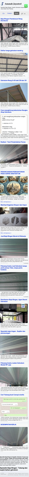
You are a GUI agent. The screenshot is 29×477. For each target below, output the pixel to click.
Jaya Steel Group (4, 47)
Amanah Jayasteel (13, 3)
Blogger (19, 473)
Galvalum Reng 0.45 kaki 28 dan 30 (14, 80)
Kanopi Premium (3, 474)
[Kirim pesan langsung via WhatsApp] (26, 6)
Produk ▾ (9, 13)
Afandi (16, 473)
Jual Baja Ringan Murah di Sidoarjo (13, 236)
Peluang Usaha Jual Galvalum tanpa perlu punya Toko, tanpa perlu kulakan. (14, 268)
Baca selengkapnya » (6, 201)
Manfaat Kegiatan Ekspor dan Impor (14, 205)
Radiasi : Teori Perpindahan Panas (13, 142)
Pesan (16, 13)
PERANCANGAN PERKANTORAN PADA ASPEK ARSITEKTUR (12, 173)
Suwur (2, 168)
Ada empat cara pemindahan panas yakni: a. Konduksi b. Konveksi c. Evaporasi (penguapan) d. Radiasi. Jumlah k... (14, 166)
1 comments (25, 139)
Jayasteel (26, 474)
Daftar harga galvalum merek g (12, 50)
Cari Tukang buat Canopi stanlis (12, 395)
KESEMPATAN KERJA (8, 424)
